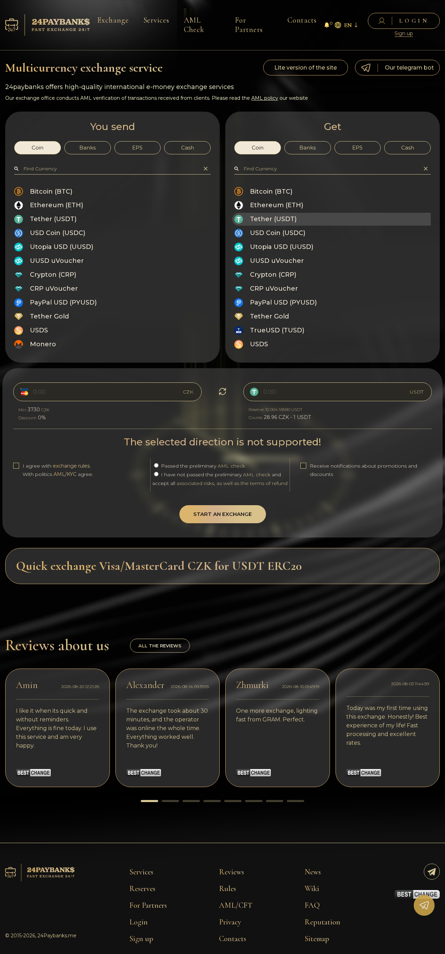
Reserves (142, 888)
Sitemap (317, 938)
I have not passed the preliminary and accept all (220, 478)
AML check (231, 466)
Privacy (230, 922)
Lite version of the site (305, 67)
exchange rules (71, 466)
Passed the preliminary (202, 466)
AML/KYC (65, 474)
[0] (327, 26)
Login (138, 922)
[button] (149, 801)
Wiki (312, 888)
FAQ (312, 905)
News (313, 871)
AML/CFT (235, 905)
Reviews (231, 871)
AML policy (264, 98)
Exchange (113, 20)
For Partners (249, 25)
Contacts (302, 20)
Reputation (322, 922)
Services (157, 20)
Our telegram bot (409, 67)
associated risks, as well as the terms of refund (232, 483)
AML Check (194, 25)
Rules (227, 888)
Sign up (404, 34)
